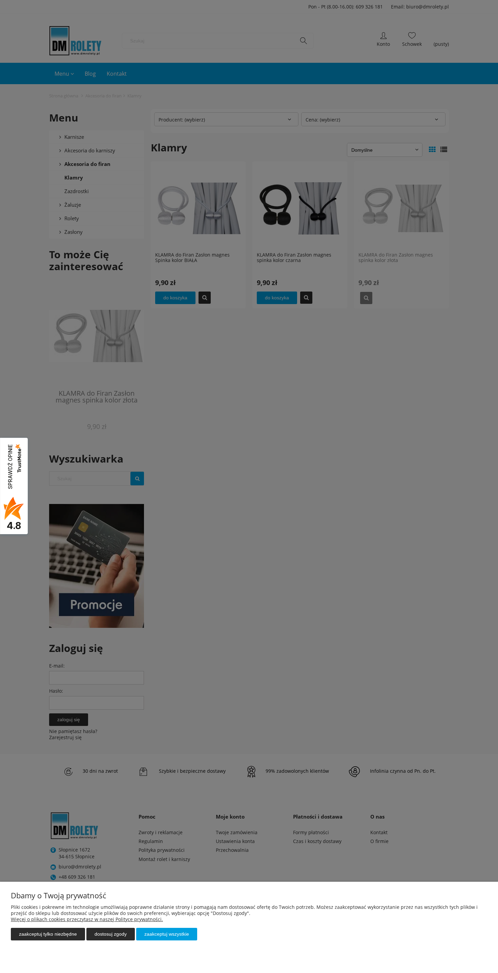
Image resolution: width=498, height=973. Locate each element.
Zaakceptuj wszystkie (166, 934)
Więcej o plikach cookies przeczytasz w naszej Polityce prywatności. (87, 919)
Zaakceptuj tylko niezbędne (48, 934)
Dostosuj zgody (111, 934)
